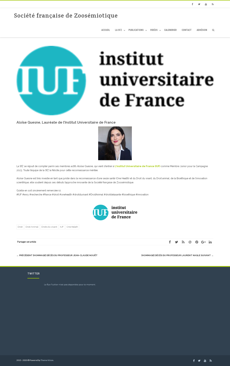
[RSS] (212, 4)
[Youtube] (206, 4)
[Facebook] (192, 4)
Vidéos (154, 30)
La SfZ (118, 30)
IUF (62, 227)
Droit (20, 227)
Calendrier (170, 30)
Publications (136, 30)
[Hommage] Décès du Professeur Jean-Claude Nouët (57, 255)
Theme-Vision (47, 360)
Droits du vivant (49, 227)
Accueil (105, 30)
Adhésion (202, 30)
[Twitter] (199, 4)
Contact (187, 30)
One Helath (72, 227)
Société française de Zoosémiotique (66, 15)
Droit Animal (32, 227)
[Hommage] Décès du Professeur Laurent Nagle (177, 255)
